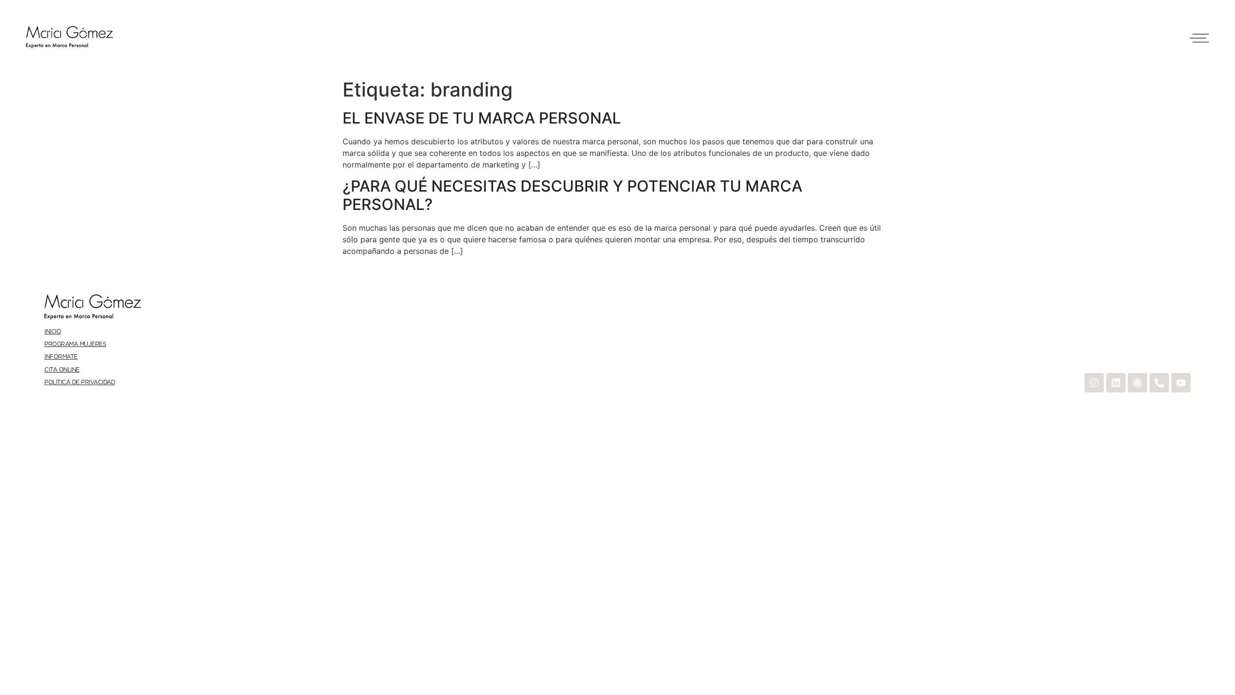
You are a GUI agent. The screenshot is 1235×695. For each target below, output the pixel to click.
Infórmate (61, 357)
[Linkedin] (1115, 382)
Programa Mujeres (75, 344)
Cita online (62, 370)
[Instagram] (1094, 382)
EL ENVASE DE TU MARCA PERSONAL (482, 118)
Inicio (52, 331)
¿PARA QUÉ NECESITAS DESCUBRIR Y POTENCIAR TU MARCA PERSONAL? (572, 195)
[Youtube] (1181, 382)
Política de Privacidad (79, 382)
